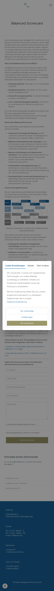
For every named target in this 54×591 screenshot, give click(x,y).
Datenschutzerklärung (17, 302)
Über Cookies (43, 266)
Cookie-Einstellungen (15, 266)
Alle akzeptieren (27, 323)
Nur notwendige (27, 311)
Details (31, 266)
